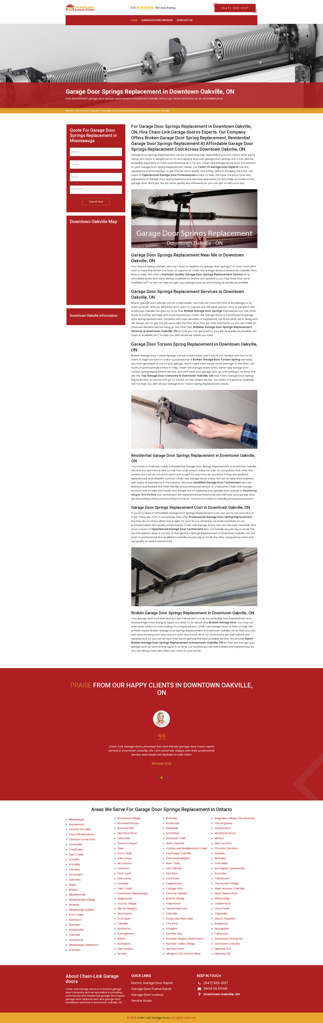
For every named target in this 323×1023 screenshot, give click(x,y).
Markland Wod (127, 833)
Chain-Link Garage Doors (153, 1018)
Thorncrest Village (226, 883)
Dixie (120, 848)
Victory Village (126, 903)
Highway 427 (222, 949)
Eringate (171, 928)
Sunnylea (220, 873)
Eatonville (123, 838)
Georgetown (125, 934)
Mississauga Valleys (81, 910)
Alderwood (173, 903)
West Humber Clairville (229, 888)
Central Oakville (176, 893)
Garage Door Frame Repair (151, 989)
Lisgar (72, 885)
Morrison (172, 873)
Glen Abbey (125, 949)
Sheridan (74, 925)
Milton (121, 939)
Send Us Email (215, 988)
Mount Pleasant (224, 919)
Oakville (122, 923)
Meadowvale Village (82, 900)
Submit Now (96, 201)
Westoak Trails (176, 838)
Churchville (221, 908)
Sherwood (124, 878)
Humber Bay (174, 934)
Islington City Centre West (183, 954)
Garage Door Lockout (147, 994)
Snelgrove (221, 923)
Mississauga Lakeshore (83, 945)
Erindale (74, 859)
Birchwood (124, 863)
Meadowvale (77, 895)
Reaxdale (172, 828)
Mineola (74, 905)
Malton (73, 890)
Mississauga (76, 819)
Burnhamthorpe (128, 823)
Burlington (124, 944)
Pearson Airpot (127, 843)
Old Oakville (174, 868)
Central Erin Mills (80, 829)
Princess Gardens (226, 848)
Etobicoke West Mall (179, 919)
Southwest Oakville (178, 853)
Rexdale (219, 853)
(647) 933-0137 (235, 8)
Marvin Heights (127, 908)
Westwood (124, 914)
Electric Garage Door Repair (152, 983)
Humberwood (175, 949)
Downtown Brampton (228, 939)
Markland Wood (224, 833)
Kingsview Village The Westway (234, 818)
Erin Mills (74, 864)
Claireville (220, 914)
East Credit (76, 854)
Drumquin (123, 919)
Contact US (185, 20)
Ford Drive (173, 878)
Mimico (219, 838)
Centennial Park (176, 908)
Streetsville (76, 930)
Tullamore (221, 934)
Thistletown (222, 878)
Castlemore (222, 903)
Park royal (124, 873)
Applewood (76, 824)
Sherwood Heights (178, 858)
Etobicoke (172, 823)
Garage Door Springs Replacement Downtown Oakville (136, 110)
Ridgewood (124, 898)
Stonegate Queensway (229, 868)
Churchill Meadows (81, 834)
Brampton (124, 928)
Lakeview (75, 880)
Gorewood (76, 940)
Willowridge (222, 898)
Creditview (76, 849)
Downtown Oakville (87, 110)
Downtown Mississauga (132, 893)
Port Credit (76, 915)
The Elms (172, 923)
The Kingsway (223, 823)
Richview (220, 858)
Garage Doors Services (157, 20)
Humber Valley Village (180, 944)
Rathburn (75, 920)
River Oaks (173, 863)
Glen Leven (124, 858)
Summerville (125, 828)
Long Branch (222, 828)
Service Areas (141, 1000)
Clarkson (123, 868)
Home (134, 20)
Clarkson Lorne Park (82, 839)
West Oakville (175, 843)
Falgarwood (174, 883)
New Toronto (223, 843)
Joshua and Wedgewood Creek (186, 848)
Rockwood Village (129, 818)
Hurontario (76, 874)
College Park (174, 888)
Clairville (74, 935)
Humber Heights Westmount (185, 939)
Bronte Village (175, 898)
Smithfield (172, 833)
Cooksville (75, 844)
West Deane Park (226, 893)
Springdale (221, 928)
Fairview (74, 869)
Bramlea (171, 818)
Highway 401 (222, 954)
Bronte (122, 954)
